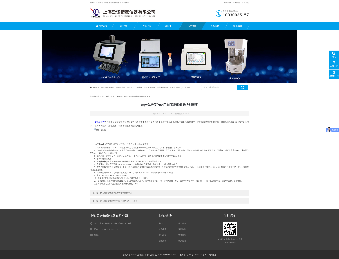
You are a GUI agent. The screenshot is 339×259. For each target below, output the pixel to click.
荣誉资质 (182, 235)
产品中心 (147, 26)
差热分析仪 (100, 122)
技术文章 (192, 26)
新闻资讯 (182, 229)
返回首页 (227, 2)
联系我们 (245, 2)
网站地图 (212, 255)
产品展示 (162, 229)
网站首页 (103, 26)
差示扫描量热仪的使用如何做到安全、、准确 (118, 201)
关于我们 (124, 26)
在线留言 (236, 2)
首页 (103, 96)
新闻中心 (169, 26)
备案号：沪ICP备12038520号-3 (193, 255)
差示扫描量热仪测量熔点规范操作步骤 (116, 193)
